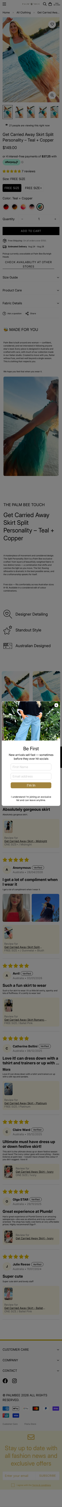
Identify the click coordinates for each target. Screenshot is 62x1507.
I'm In (31, 785)
